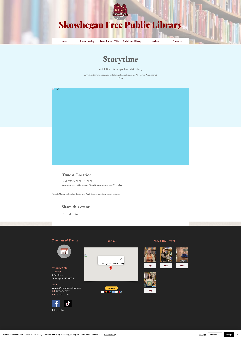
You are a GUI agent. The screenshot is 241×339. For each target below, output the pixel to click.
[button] (109, 41)
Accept (229, 334)
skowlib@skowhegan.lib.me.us (66, 287)
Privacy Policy (110, 334)
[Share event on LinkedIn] (76, 214)
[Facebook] (56, 303)
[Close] (237, 334)
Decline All (215, 334)
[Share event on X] (70, 214)
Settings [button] (202, 334)
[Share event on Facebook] (63, 214)
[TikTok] (68, 303)
